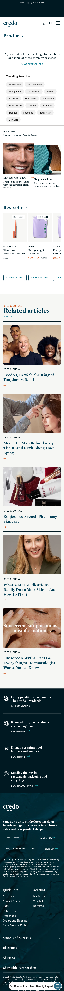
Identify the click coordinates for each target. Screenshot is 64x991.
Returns (16, 135)
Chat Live (8, 896)
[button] (44, 23)
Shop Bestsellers (32, 64)
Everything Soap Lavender (38, 252)
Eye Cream (30, 98)
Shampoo (28, 112)
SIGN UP (49, 848)
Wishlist (38, 901)
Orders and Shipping (15, 920)
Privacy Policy (21, 876)
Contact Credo (11, 901)
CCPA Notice (30, 979)
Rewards (38, 905)
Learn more (18, 731)
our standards (20, 706)
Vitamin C (14, 98)
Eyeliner (35, 91)
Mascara (16, 84)
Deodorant (36, 84)
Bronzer (13, 112)
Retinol (50, 91)
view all (8, 316)
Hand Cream (15, 105)
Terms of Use (47, 979)
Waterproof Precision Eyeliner (14, 252)
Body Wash (45, 112)
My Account (40, 896)
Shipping (7, 135)
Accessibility (52, 977)
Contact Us (32, 135)
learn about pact (22, 785)
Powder (32, 105)
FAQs (24, 135)
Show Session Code (14, 925)
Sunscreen (48, 98)
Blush (49, 105)
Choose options (15, 277)
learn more (18, 756)
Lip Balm (17, 91)
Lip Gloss (13, 119)
